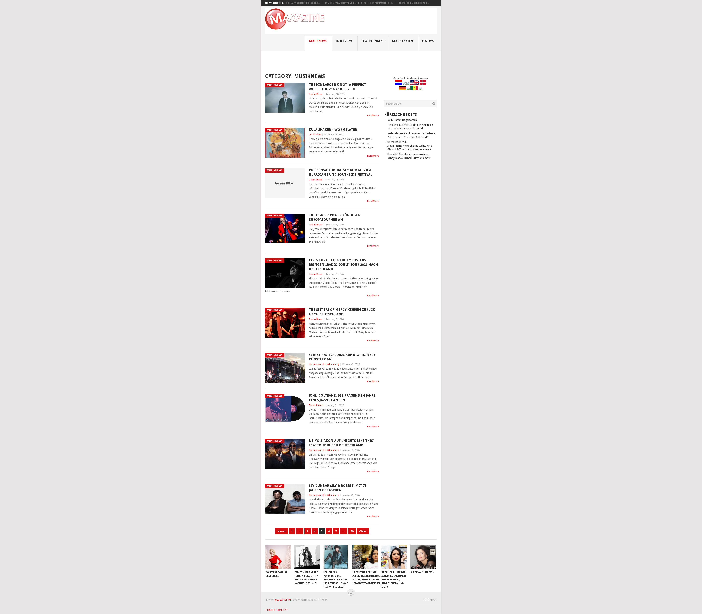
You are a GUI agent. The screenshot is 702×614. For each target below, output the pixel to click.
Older (362, 531)
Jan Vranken (315, 134)
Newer (282, 531)
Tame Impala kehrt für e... (340, 3)
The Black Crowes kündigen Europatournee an (335, 217)
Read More (373, 115)
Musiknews (318, 41)
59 (352, 531)
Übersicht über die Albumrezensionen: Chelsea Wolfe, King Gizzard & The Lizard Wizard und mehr (409, 146)
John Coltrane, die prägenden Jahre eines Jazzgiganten (342, 398)
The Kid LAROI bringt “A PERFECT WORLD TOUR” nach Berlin (337, 87)
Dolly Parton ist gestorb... (303, 3)
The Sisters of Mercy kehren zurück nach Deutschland (342, 312)
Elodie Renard (316, 405)
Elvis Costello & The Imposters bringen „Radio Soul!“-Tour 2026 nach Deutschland (343, 264)
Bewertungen (372, 41)
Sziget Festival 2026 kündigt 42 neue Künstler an (342, 357)
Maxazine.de (283, 600)
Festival (428, 41)
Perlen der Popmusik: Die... (377, 3)
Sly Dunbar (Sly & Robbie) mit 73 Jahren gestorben (338, 488)
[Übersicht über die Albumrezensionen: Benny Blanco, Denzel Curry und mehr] (394, 557)
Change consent (276, 610)
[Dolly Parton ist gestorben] (278, 557)
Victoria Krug (315, 179)
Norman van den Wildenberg (324, 364)
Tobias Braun (316, 94)
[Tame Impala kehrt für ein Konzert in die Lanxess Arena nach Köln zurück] (307, 557)
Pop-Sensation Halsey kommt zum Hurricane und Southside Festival (340, 172)
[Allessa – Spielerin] (423, 557)
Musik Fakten (402, 41)
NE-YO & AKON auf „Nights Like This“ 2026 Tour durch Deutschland (341, 443)
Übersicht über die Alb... (413, 3)
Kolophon (430, 600)
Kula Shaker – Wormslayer (333, 129)
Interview (344, 41)
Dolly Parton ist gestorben (402, 119)
